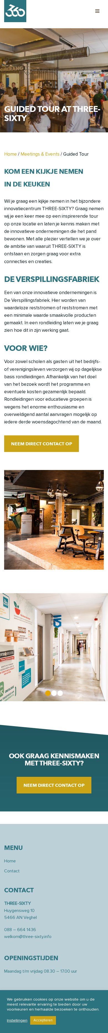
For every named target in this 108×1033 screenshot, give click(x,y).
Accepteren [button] (43, 1020)
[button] (41, 443)
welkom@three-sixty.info (28, 936)
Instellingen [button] (17, 1020)
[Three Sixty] (15, 11)
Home (10, 154)
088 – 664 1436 (20, 929)
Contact (12, 871)
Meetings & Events (40, 154)
